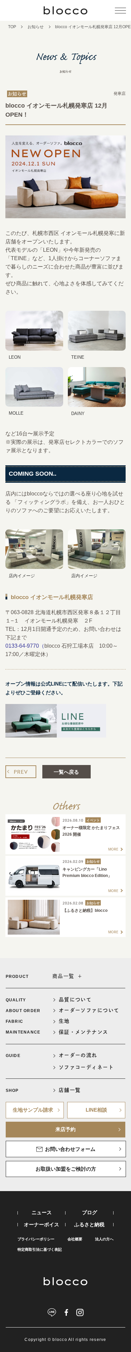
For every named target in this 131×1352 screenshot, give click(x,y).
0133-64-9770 (22, 646)
